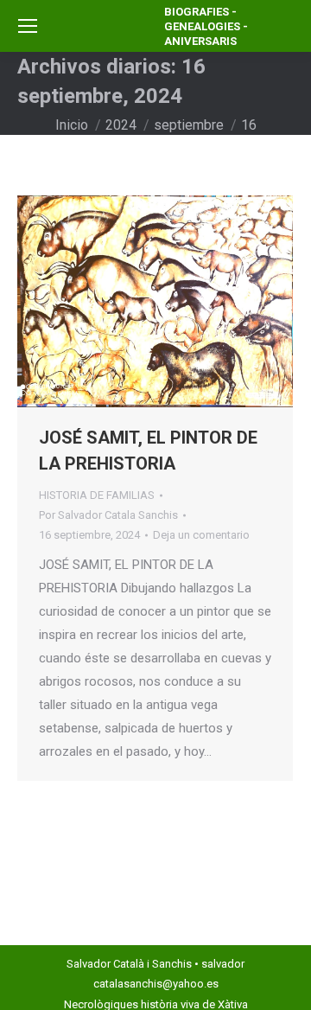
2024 (120, 125)
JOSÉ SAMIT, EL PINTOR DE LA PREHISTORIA (148, 450)
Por (108, 514)
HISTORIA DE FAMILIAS (97, 495)
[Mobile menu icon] (27, 25)
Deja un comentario (201, 534)
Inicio (71, 125)
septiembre (189, 125)
